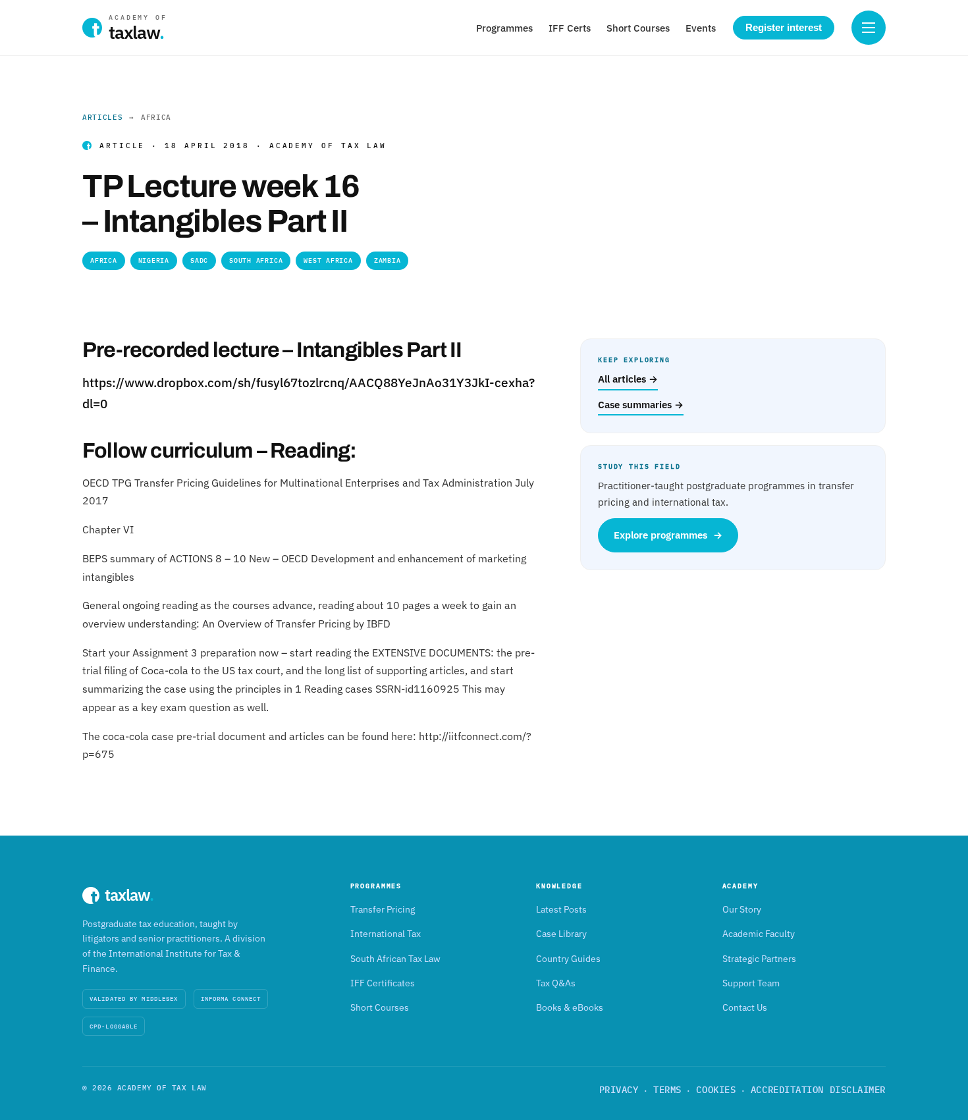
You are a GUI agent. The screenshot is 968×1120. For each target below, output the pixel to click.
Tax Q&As (556, 983)
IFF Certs (570, 28)
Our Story (741, 909)
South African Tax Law (395, 959)
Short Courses (638, 28)
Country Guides (568, 959)
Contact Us (744, 1007)
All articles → (628, 379)
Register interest (783, 27)
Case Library (561, 934)
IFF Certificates (382, 983)
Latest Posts (561, 909)
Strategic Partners (759, 959)
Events (701, 28)
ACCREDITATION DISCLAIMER (818, 1090)
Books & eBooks (569, 1007)
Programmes (504, 28)
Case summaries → (641, 404)
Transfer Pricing (382, 909)
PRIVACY (619, 1090)
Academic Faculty (758, 934)
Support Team (751, 983)
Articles (102, 117)
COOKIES (716, 1090)
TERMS (667, 1090)
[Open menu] (868, 28)
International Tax (385, 934)
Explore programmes (668, 535)
